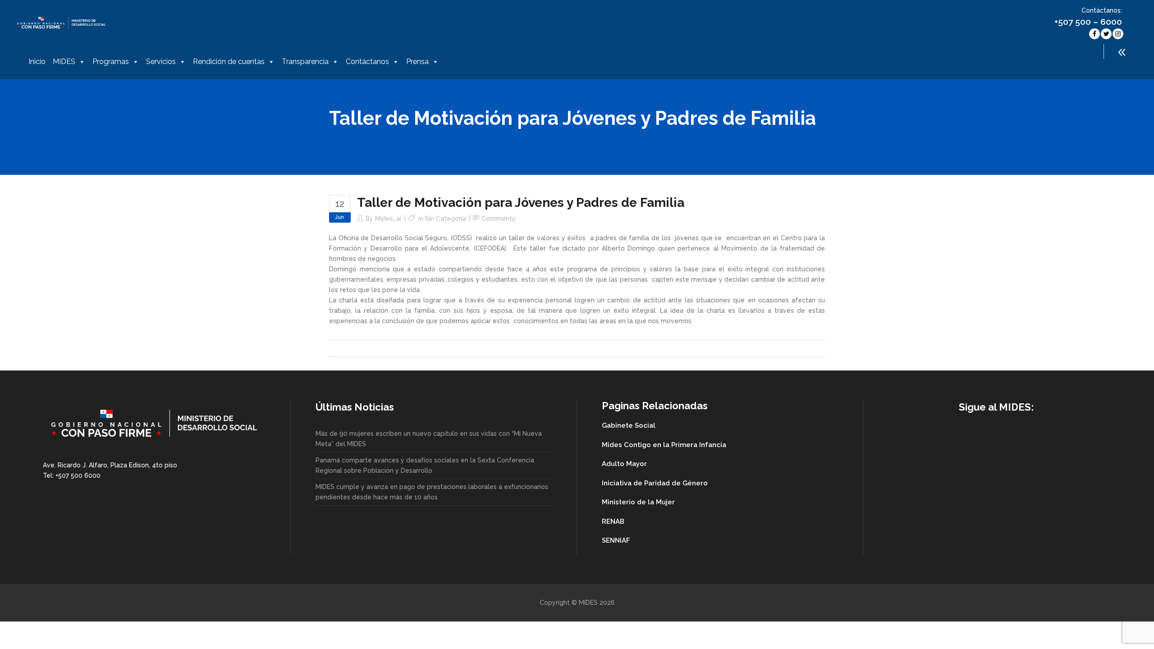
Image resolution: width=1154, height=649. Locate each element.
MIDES (64, 61)
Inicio (37, 61)
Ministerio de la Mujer (638, 502)
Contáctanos (367, 61)
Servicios (161, 61)
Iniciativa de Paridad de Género (655, 483)
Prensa (417, 61)
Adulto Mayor (624, 464)
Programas (110, 61)
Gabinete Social (628, 425)
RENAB (613, 521)
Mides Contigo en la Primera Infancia (664, 445)
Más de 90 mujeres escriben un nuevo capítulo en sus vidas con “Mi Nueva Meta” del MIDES (429, 439)
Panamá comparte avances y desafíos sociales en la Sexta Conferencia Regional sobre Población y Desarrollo (425, 465)
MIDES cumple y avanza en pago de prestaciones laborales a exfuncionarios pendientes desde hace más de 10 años (432, 492)
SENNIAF (616, 540)
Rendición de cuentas (229, 61)
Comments (498, 218)
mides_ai (388, 218)
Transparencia (305, 61)
